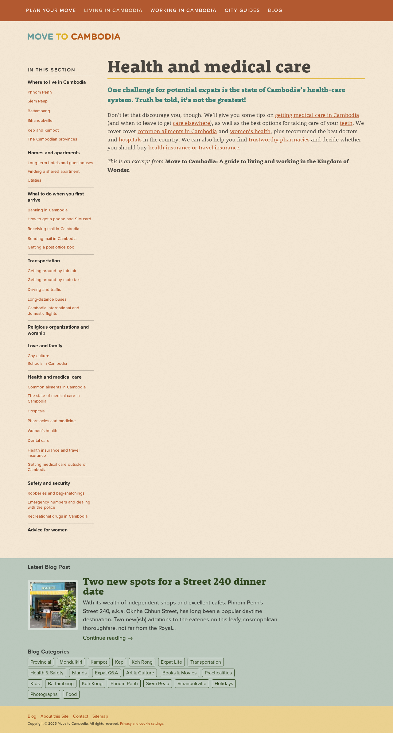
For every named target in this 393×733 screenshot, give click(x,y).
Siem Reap (38, 101)
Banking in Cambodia (48, 210)
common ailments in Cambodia (177, 131)
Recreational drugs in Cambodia (58, 516)
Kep (119, 662)
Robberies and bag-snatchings (56, 493)
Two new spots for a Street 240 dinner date (174, 586)
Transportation (44, 261)
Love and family (45, 346)
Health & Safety (47, 673)
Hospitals (36, 411)
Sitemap (100, 716)
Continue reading (108, 638)
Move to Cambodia (74, 36)
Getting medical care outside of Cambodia (57, 467)
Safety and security (49, 483)
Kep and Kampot (43, 130)
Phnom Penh (40, 92)
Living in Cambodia (113, 10)
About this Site (54, 716)
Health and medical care (55, 377)
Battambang (39, 111)
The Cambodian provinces (52, 139)
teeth (346, 122)
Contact (80, 716)
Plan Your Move (51, 10)
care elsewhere (191, 122)
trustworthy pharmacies (279, 139)
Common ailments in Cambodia (57, 387)
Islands (79, 673)
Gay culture (38, 355)
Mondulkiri (71, 662)
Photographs (43, 694)
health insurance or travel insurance (193, 147)
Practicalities (218, 673)
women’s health (250, 131)
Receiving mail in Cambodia (53, 228)
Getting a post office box (51, 247)
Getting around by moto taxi (54, 279)
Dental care (38, 440)
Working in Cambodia (183, 10)
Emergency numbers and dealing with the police (59, 505)
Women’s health (42, 430)
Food (71, 694)
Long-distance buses (47, 299)
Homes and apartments (54, 153)
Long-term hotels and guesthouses (60, 162)
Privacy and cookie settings (141, 724)
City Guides (242, 10)
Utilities (34, 180)
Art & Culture (140, 673)
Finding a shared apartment (54, 171)
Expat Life (171, 662)
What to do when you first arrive (56, 197)
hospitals (130, 139)
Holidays (224, 684)
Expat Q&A (106, 673)
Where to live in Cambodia (57, 82)
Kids (35, 684)
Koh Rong (142, 662)
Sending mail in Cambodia (52, 238)
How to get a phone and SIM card (59, 219)
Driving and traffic (44, 289)
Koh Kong (92, 684)
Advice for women (48, 530)
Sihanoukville (40, 120)
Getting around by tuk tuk (52, 270)
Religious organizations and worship (58, 330)
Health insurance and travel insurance (54, 453)
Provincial (40, 662)
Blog (275, 10)
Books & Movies (179, 673)
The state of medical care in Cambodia (54, 398)
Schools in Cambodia (47, 363)
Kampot (99, 662)
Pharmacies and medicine (52, 421)
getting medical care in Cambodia (317, 114)
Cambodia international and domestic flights (53, 311)
